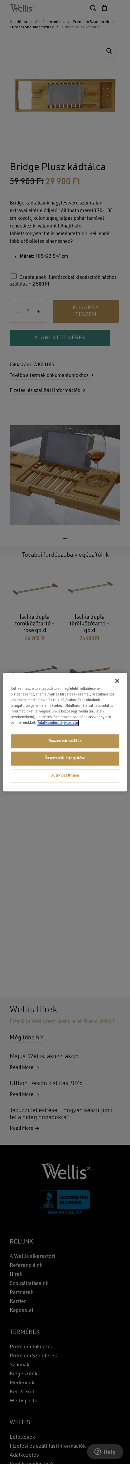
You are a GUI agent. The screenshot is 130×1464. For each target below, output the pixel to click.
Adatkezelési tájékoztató (58, 723)
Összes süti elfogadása (65, 758)
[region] (65, 732)
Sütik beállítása (65, 776)
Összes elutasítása (65, 741)
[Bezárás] (117, 680)
